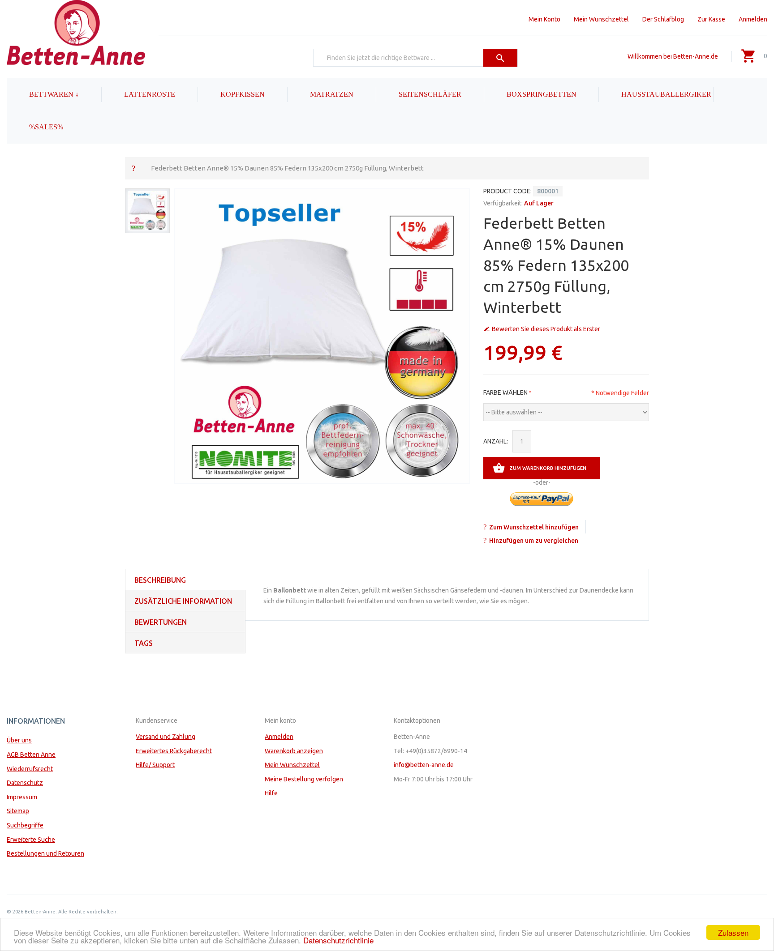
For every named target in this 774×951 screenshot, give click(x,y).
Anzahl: (495, 441)
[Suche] (500, 58)
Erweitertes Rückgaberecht (174, 751)
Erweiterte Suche (31, 839)
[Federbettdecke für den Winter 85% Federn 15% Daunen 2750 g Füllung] (147, 210)
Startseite (133, 167)
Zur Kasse (711, 19)
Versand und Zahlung (165, 736)
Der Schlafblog (663, 19)
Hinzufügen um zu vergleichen (533, 540)
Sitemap (18, 811)
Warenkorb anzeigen (294, 751)
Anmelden (753, 19)
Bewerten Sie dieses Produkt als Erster (546, 329)
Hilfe (271, 793)
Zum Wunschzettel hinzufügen (534, 527)
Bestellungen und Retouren (45, 853)
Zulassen (733, 932)
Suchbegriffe (25, 825)
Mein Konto (544, 19)
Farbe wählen (505, 392)
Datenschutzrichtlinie (338, 940)
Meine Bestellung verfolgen (304, 779)
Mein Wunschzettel (601, 19)
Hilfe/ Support (155, 764)
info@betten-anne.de (424, 764)
